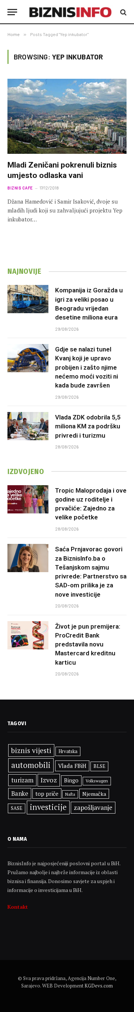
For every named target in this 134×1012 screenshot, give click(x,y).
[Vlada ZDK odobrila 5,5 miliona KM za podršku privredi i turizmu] (27, 426)
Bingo (71, 780)
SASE (16, 808)
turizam (22, 780)
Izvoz (49, 779)
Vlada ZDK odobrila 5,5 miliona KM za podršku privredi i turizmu (88, 426)
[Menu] (12, 12)
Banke (19, 793)
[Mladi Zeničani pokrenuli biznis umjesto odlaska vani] (67, 116)
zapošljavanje (93, 807)
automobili (31, 765)
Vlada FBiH (72, 765)
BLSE (99, 766)
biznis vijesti (31, 750)
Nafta (70, 794)
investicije (48, 807)
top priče (46, 793)
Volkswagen (97, 781)
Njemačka (94, 793)
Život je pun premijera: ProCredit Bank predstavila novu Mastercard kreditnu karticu (87, 644)
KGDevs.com (98, 985)
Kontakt (17, 906)
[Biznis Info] (70, 12)
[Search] (123, 12)
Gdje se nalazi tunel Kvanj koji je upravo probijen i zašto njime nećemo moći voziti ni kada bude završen (86, 367)
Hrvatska (67, 751)
